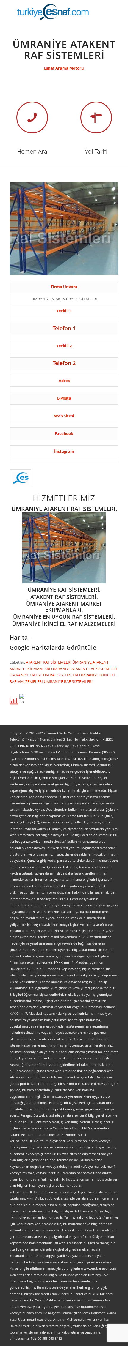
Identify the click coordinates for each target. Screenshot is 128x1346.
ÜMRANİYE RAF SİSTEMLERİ (68, 681)
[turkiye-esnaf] (53, 12)
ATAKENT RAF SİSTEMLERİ (49, 662)
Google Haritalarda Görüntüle (53, 647)
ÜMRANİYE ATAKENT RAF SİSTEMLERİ (84, 668)
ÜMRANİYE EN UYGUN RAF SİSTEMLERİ (44, 675)
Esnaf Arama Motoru (64, 68)
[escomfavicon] (20, 478)
